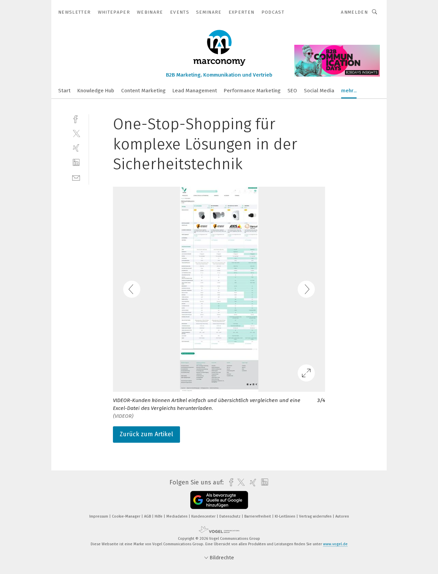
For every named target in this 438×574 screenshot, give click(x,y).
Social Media (319, 91)
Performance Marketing (252, 91)
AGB (148, 516)
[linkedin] (76, 162)
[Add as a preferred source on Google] (219, 500)
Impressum (99, 516)
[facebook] (76, 118)
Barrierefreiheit (258, 516)
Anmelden (354, 12)
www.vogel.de (335, 544)
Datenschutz (230, 516)
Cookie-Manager (126, 516)
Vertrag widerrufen (316, 516)
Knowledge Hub (95, 91)
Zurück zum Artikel (146, 434)
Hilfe (159, 516)
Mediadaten (177, 516)
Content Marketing (143, 91)
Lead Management (194, 91)
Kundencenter (204, 516)
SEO (292, 91)
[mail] (76, 177)
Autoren (342, 516)
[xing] (76, 148)
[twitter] (76, 133)
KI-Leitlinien (285, 516)
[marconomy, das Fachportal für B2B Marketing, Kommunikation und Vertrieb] (64, 90)
